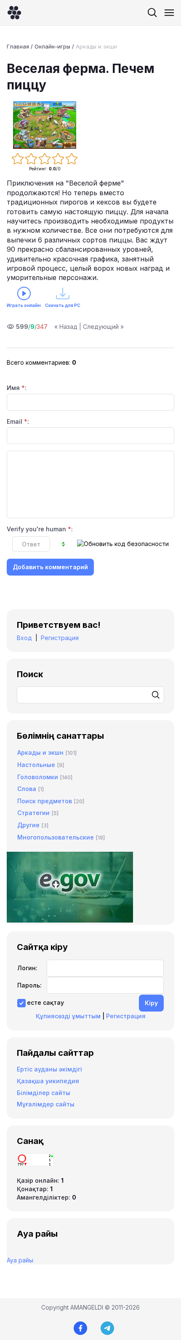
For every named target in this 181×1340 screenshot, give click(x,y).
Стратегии (33, 812)
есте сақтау (45, 1002)
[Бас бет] (14, 12)
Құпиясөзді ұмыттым (68, 1016)
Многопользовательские (55, 837)
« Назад (65, 326)
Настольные (36, 764)
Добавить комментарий (50, 566)
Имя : (17, 387)
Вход (24, 637)
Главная (18, 46)
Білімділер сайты (43, 1092)
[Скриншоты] (44, 125)
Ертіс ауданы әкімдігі (49, 1069)
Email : (18, 421)
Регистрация (60, 637)
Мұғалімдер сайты (46, 1104)
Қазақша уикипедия (48, 1080)
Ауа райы (20, 1260)
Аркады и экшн (96, 46)
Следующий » (103, 326)
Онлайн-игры (52, 46)
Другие (28, 825)
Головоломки (37, 776)
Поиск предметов (44, 801)
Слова (26, 788)
